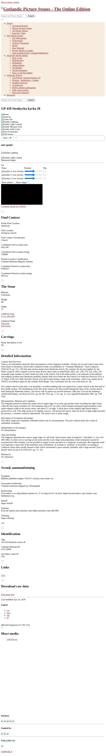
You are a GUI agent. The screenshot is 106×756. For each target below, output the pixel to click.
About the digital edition (17, 55)
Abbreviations (18, 65)
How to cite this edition (22, 73)
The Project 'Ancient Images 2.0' (26, 78)
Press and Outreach (20, 92)
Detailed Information (16, 356)
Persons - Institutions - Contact (25, 80)
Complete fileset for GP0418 (13, 206)
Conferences (17, 85)
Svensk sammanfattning (18, 467)
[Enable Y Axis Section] (12, 175)
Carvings (7, 337)
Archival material (19, 70)
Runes (15, 45)
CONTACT (6, 751)
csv (8, 610)
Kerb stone (6, 326)
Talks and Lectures (20, 90)
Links (5, 567)
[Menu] (2, 19)
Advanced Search (20, 26)
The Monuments (19, 38)
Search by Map (18, 33)
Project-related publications (24, 88)
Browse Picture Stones (22, 28)
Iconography (17, 40)
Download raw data (15, 586)
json (8, 613)
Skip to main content (10, 2)
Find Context (10, 217)
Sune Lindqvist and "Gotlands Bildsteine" (30, 53)
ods (8, 615)
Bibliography (18, 60)
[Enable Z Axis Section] (12, 178)
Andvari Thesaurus (20, 43)
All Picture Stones (20, 31)
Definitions (17, 63)
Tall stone (5, 323)
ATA (3, 575)
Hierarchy (11, 95)
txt (8, 618)
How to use (17, 58)
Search (31, 16)
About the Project (14, 75)
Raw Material (18, 48)
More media (9, 633)
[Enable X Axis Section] (13, 171)
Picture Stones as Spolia (22, 50)
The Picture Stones (15, 36)
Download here (8, 594)
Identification (10, 534)
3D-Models (17, 68)
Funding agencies (19, 83)
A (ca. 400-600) (8, 316)
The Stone (8, 286)
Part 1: (6, 138)
